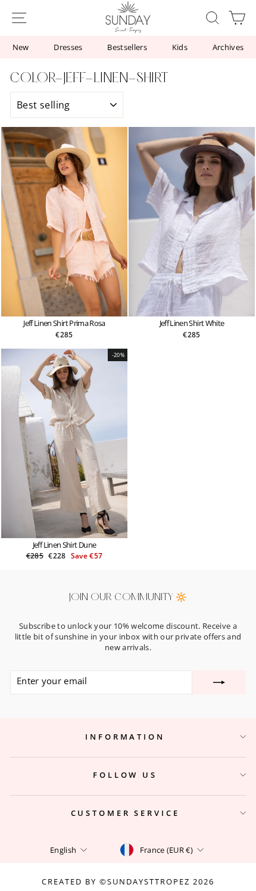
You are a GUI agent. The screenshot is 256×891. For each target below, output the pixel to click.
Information (125, 736)
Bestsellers (127, 47)
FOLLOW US (125, 774)
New (21, 47)
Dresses (68, 47)
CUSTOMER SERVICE (125, 813)
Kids (180, 47)
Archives (228, 47)
